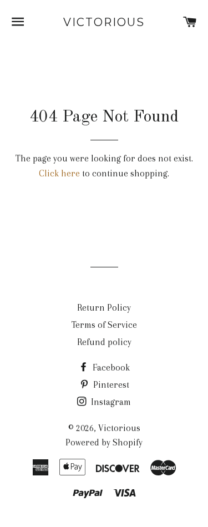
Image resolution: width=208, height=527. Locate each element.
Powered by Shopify (104, 442)
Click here (59, 173)
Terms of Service (104, 325)
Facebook (110, 367)
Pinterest (110, 384)
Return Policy (104, 307)
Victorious (104, 22)
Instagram (110, 402)
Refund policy (104, 342)
